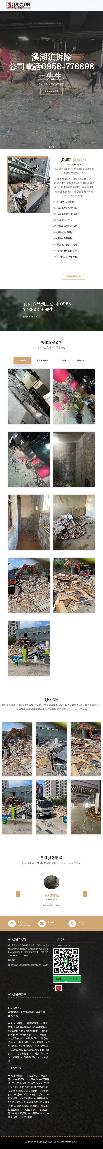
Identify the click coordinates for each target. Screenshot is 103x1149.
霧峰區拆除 (16, 1091)
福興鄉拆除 (17, 1031)
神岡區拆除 (22, 1106)
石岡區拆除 (37, 1094)
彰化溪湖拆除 (27, 1012)
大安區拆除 (27, 1117)
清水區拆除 (20, 1113)
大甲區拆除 (36, 1113)
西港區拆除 (32, 1102)
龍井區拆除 (29, 1109)
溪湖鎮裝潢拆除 (65, 232)
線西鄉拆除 (33, 1031)
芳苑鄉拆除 (29, 1057)
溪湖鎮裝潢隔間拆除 (67, 257)
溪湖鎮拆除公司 (51, 91)
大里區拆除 (42, 1087)
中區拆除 (31, 1075)
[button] (18, 894)
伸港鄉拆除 (25, 1034)
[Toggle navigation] (91, 5)
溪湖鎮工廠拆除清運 (67, 244)
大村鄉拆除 (37, 1042)
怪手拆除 (81, 360)
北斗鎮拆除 (42, 1046)
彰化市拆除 (16, 1023)
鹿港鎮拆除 (41, 1027)
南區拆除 (19, 1079)
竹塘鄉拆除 (22, 1053)
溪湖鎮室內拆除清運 (67, 214)
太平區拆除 (27, 1087)
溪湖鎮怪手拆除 (65, 220)
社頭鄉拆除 (16, 1038)
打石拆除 (62, 360)
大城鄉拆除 (13, 1057)
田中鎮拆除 (26, 1046)
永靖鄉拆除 (31, 1038)
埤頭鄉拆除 (32, 1050)
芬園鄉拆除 (32, 1023)
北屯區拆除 (20, 1083)
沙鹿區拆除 (13, 1109)
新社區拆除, (42, 1098)
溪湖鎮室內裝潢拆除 (67, 208)
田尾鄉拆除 (16, 1050)
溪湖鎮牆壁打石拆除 (67, 226)
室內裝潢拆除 (42, 360)
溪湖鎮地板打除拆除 (67, 250)
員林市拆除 (40, 1034)
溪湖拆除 (40, 1012)
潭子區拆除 (17, 1102)
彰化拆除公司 (15, 1008)
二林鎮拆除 (38, 1053)
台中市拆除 (16, 1075)
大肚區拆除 (38, 1106)
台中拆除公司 (15, 1068)
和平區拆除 (27, 1098)
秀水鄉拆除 (25, 1027)
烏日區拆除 (32, 1091)
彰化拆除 (22, 360)
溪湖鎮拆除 (13, 1012)
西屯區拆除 (36, 1083)
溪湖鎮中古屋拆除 (66, 202)
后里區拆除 (22, 1094)
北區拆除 (33, 1079)
